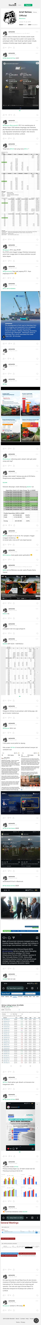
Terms (18, 1322)
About (17, 1318)
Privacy (23, 1322)
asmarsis (11, 32)
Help (27, 1318)
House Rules (33, 1318)
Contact (22, 1318)
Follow (35, 12)
